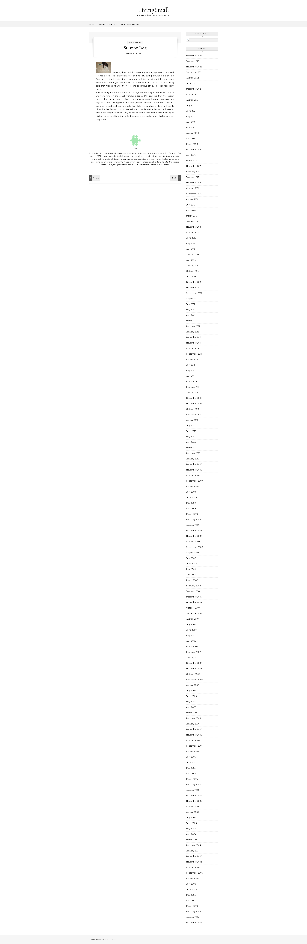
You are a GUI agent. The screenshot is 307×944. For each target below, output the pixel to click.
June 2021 (191, 111)
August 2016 (192, 199)
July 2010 (190, 426)
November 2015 (193, 227)
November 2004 (194, 801)
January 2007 (193, 657)
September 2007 (194, 613)
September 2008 (194, 547)
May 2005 (191, 768)
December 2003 (194, 856)
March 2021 (191, 127)
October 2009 (193, 475)
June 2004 (191, 823)
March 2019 (191, 161)
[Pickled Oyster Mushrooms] (94, 178)
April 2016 (190, 210)
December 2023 (194, 56)
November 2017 (193, 166)
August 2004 (192, 812)
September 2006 (194, 680)
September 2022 (194, 72)
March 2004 (192, 840)
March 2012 (191, 321)
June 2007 (191, 630)
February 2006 (193, 718)
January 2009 (193, 525)
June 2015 (191, 238)
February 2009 (193, 519)
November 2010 (194, 403)
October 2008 (193, 541)
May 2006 (191, 702)
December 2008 (194, 530)
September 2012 (194, 293)
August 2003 (192, 878)
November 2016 (193, 183)
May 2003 (191, 895)
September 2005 (194, 746)
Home (91, 24)
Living (138, 42)
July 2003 (191, 884)
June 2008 (191, 564)
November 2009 (194, 470)
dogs (131, 42)
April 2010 (191, 442)
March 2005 (192, 779)
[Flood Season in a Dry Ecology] (176, 178)
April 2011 (190, 376)
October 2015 (192, 232)
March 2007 (192, 646)
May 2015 (190, 243)
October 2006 (193, 674)
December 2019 (193, 149)
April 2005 (191, 773)
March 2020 (192, 144)
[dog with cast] (103, 72)
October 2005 (193, 740)
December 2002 (194, 922)
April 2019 (191, 155)
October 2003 (193, 867)
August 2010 (192, 420)
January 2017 (192, 177)
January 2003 (193, 917)
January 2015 (192, 254)
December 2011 (193, 337)
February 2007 (193, 652)
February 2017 (193, 172)
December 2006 (194, 663)
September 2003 (194, 873)
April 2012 (191, 315)
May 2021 (190, 116)
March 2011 (191, 381)
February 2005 (193, 784)
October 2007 (193, 608)
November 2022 (194, 67)
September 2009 (194, 481)
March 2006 (192, 713)
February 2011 (193, 387)
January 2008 (193, 591)
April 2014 (191, 260)
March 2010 (191, 448)
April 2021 (191, 122)
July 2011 (190, 365)
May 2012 (190, 310)
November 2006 (194, 668)
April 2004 (191, 834)
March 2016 (191, 216)
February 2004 (193, 845)
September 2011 (194, 354)
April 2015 (190, 249)
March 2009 (192, 514)
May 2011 (190, 370)
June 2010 (191, 431)
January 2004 (193, 851)
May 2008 (191, 569)
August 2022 (192, 78)
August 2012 (192, 299)
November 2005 (194, 735)
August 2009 (192, 486)
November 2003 (194, 862)
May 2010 (190, 437)
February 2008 (193, 586)
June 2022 (191, 83)
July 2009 (191, 492)
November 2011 (193, 343)
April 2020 (191, 138)
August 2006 (192, 685)
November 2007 (194, 602)
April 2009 (191, 508)
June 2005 (191, 762)
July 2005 (191, 757)
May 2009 (191, 503)
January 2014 (192, 265)
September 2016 (194, 194)
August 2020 (192, 133)
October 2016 (192, 188)
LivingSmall (153, 10)
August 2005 (192, 751)
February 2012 (193, 326)
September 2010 (194, 414)
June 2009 (191, 497)
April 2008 (191, 575)
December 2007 (194, 597)
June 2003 (191, 889)
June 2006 (191, 696)
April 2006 (191, 707)
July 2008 (191, 558)
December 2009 (194, 464)
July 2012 (190, 304)
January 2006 (192, 724)
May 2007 (191, 635)
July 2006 (191, 691)
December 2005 (194, 729)
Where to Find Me (107, 24)
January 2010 (192, 459)
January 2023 (192, 61)
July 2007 (191, 624)
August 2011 (192, 359)
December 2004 (194, 795)
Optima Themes (109, 939)
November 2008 (194, 536)
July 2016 (190, 205)
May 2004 (191, 829)
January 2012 (192, 332)
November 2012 (193, 288)
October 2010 (192, 409)
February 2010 (193, 453)
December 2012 (193, 282)
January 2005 (192, 790)
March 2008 (192, 580)
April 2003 (191, 900)
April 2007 (191, 641)
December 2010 (194, 398)
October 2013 (192, 271)
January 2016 (192, 221)
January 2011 (192, 392)
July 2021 (190, 105)
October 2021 (192, 94)
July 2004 (191, 818)
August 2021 (192, 100)
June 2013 (191, 276)
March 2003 (192, 906)
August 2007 (192, 619)
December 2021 (193, 89)
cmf (142, 53)
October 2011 (192, 348)
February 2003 (193, 911)
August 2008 (192, 553)
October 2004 (193, 806)
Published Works (130, 24)
